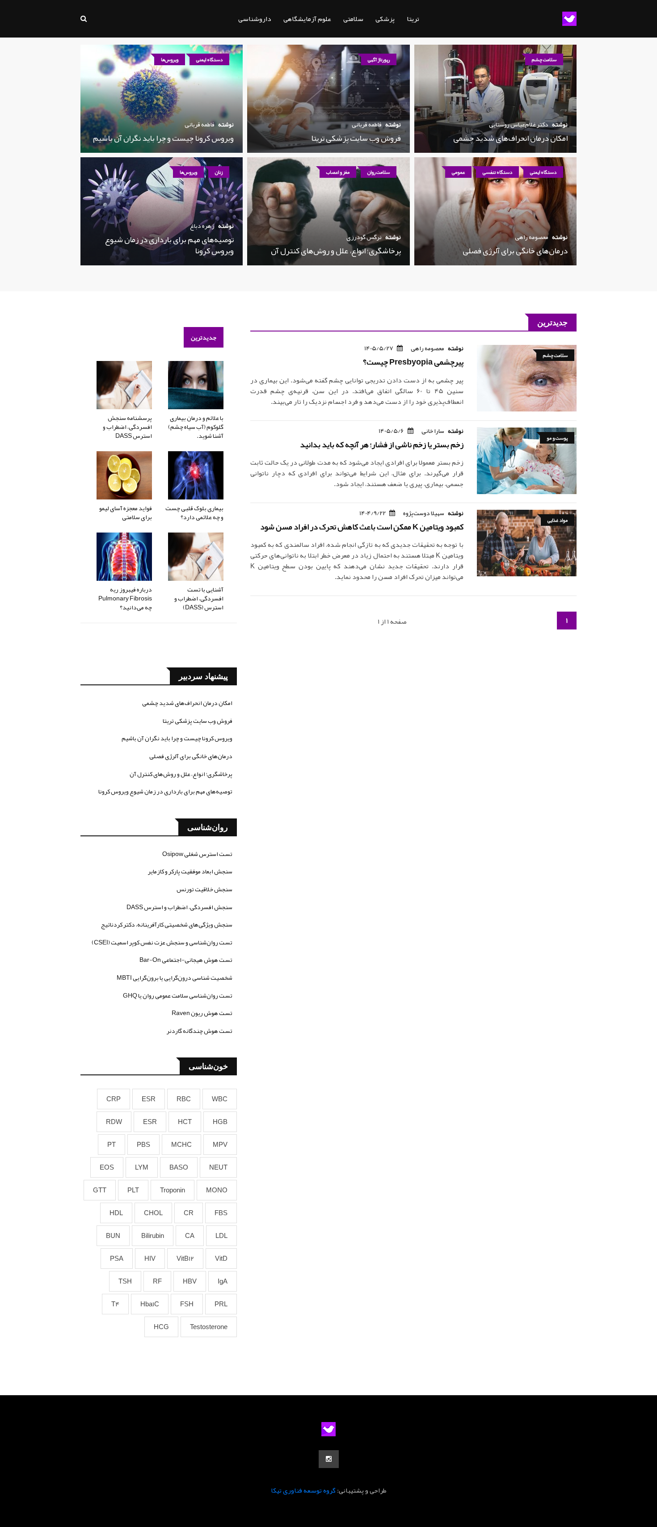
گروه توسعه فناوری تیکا (303, 1490)
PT (111, 1144)
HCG (161, 1327)
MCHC (181, 1144)
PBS (143, 1144)
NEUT (218, 1167)
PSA (116, 1258)
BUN (113, 1235)
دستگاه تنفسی (497, 172)
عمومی (458, 172)
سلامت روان (378, 172)
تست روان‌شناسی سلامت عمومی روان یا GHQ (177, 995)
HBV (190, 1281)
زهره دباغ (202, 225)
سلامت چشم (544, 59)
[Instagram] (329, 1459)
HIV (150, 1258)
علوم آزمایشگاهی (307, 18)
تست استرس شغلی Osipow (197, 853)
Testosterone (208, 1327)
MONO (216, 1190)
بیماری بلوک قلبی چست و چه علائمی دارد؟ (194, 512)
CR (189, 1213)
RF (157, 1281)
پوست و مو (557, 438)
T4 (115, 1304)
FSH (187, 1304)
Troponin (172, 1190)
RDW (114, 1121)
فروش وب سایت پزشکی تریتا (356, 138)
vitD (221, 1258)
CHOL (153, 1213)
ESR (149, 1099)
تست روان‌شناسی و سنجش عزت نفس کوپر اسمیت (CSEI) (162, 942)
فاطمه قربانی (367, 124)
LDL (221, 1235)
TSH (125, 1281)
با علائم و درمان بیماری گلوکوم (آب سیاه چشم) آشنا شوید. (195, 426)
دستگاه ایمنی (209, 59)
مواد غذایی (558, 520)
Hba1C (149, 1304)
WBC (219, 1099)
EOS (107, 1167)
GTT (99, 1190)
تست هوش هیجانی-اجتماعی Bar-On (185, 959)
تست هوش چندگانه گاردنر (199, 1030)
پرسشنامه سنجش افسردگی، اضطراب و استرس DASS (127, 426)
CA (189, 1235)
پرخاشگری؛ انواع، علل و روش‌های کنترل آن (336, 251)
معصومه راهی (531, 237)
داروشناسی (254, 18)
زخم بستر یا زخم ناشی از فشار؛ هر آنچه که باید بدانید (381, 444)
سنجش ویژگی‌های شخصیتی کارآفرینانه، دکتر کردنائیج (166, 924)
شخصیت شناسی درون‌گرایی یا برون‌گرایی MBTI (174, 977)
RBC (184, 1099)
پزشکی (385, 18)
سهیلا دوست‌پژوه (423, 513)
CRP (113, 1099)
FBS (221, 1213)
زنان (219, 172)
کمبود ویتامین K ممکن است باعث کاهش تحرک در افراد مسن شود (361, 527)
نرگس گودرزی (364, 237)
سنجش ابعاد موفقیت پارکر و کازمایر (190, 871)
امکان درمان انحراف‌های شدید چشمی (510, 138)
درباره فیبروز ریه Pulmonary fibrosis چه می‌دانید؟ (125, 598)
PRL (221, 1304)
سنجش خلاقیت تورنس (204, 889)
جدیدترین (203, 337)
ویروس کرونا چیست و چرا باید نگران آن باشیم (163, 138)
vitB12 (185, 1258)
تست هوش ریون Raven (202, 1013)
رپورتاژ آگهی (379, 59)
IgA (222, 1281)
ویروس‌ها (169, 59)
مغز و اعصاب (338, 172)
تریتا (413, 18)
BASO (178, 1167)
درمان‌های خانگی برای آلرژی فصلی (515, 251)
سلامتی (353, 18)
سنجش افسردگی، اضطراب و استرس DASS (179, 907)
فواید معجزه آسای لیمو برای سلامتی (125, 512)
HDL (116, 1213)
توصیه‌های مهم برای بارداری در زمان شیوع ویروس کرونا (169, 245)
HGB (220, 1121)
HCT (185, 1121)
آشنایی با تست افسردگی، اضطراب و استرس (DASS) (198, 598)
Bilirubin (152, 1235)
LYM (141, 1167)
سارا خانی (432, 430)
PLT (133, 1190)
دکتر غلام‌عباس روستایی (518, 124)
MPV (220, 1144)
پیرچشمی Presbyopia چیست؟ (413, 362)
